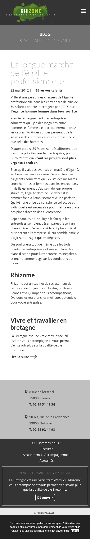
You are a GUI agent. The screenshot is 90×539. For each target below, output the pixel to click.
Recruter (47, 449)
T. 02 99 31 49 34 (42, 404)
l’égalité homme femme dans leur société (43, 111)
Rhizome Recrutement (27, 12)
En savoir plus (60, 530)
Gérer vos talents (49, 90)
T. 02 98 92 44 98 (42, 429)
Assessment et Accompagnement (47, 454)
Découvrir (45, 497)
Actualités (47, 460)
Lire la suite (19, 357)
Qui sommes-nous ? (46, 443)
